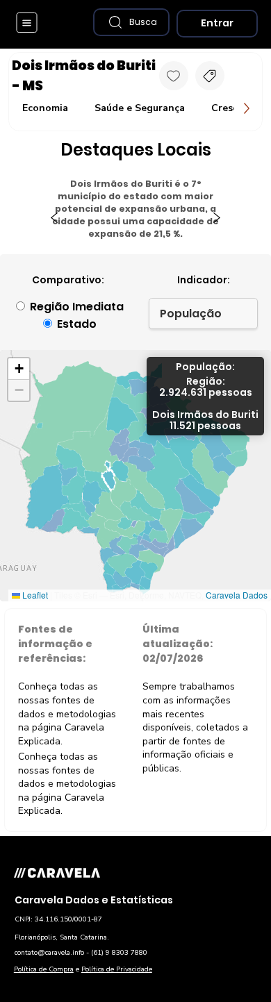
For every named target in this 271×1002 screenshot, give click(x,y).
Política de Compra (44, 969)
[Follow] (173, 75)
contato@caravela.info (49, 953)
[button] (131, 22)
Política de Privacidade (116, 969)
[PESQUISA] (209, 75)
